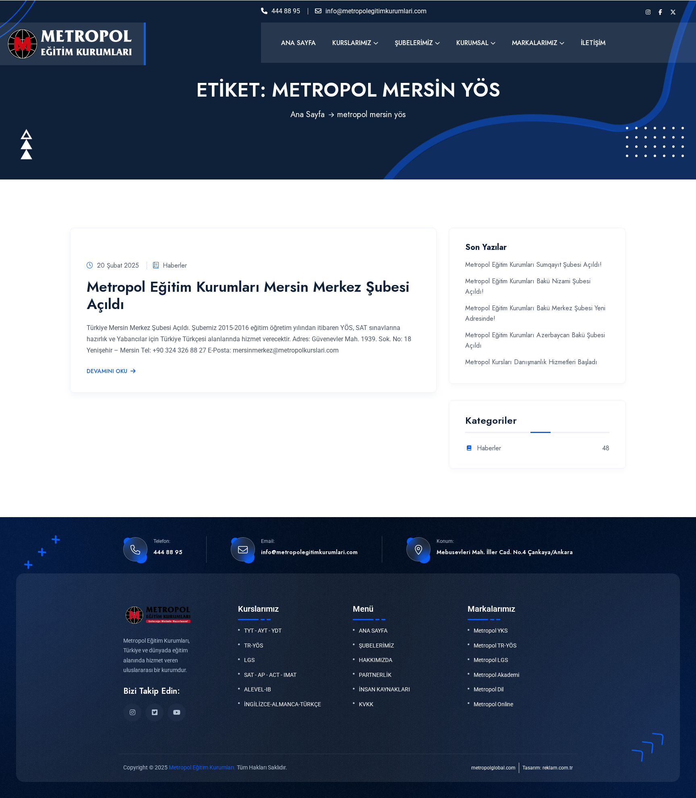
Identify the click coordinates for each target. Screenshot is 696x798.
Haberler (175, 265)
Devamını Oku (107, 371)
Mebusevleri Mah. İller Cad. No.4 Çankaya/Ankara (505, 552)
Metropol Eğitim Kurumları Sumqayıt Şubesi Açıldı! (533, 264)
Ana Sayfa (298, 42)
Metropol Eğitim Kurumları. (202, 767)
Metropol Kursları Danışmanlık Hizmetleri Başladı (531, 362)
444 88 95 (285, 11)
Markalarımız (534, 42)
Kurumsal (472, 42)
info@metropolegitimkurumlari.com (376, 11)
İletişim (593, 42)
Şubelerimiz (414, 42)
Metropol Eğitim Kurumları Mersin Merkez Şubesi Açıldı (248, 295)
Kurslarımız (351, 42)
